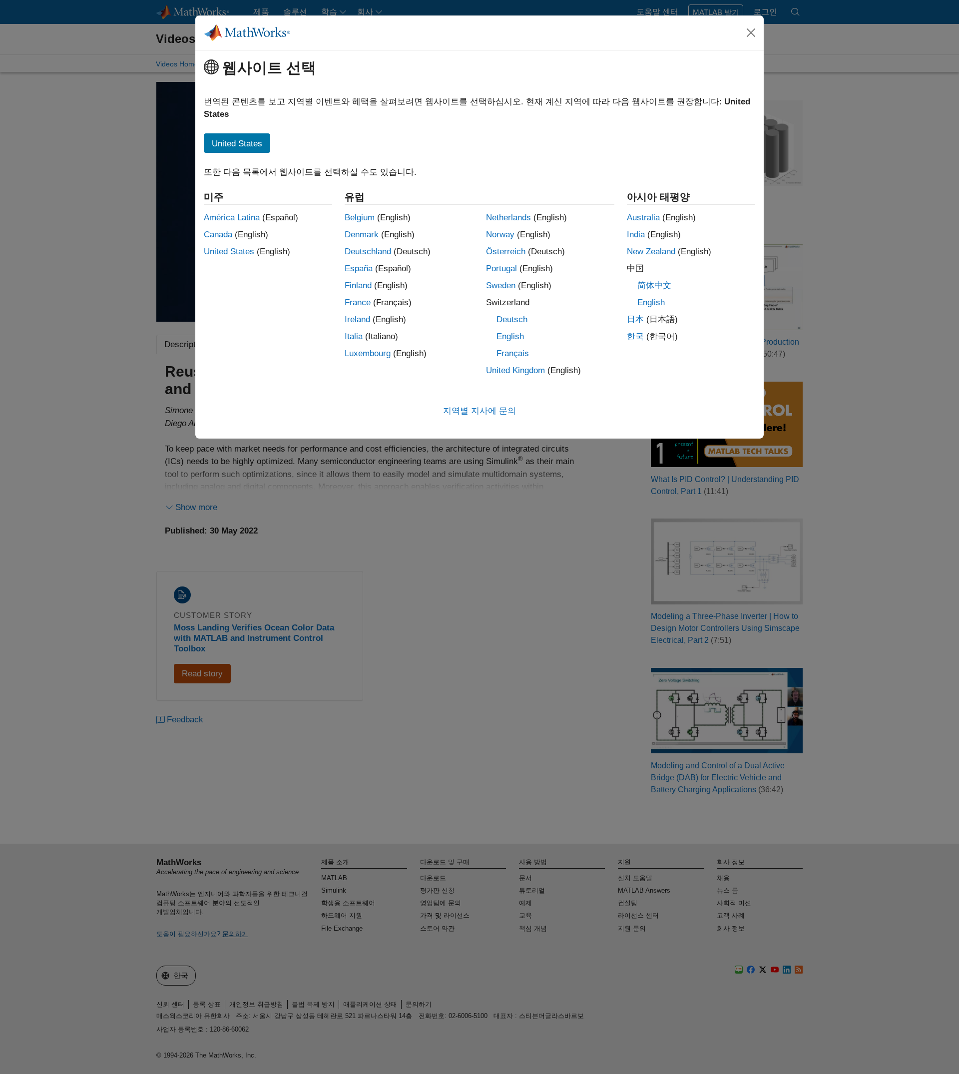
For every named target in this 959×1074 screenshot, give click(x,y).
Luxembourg (368, 353)
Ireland (357, 319)
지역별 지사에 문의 (479, 411)
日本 (635, 319)
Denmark (362, 234)
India (636, 234)
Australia (643, 217)
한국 (635, 336)
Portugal (501, 268)
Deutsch (511, 319)
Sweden (500, 285)
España (359, 268)
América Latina (232, 217)
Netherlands (508, 217)
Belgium (360, 217)
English (510, 336)
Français (512, 353)
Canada (218, 234)
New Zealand (651, 251)
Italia (354, 336)
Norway (500, 234)
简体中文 (654, 285)
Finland (358, 285)
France (358, 302)
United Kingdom (515, 370)
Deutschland (368, 251)
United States (229, 251)
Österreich (505, 251)
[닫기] (751, 32)
